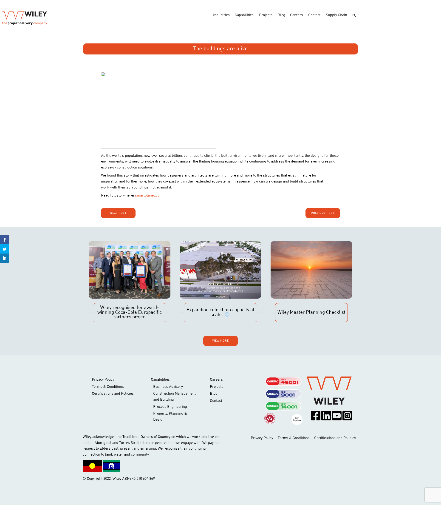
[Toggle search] (354, 15)
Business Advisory (168, 387)
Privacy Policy (103, 380)
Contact (314, 15)
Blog (281, 15)
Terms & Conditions (108, 387)
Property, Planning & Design (170, 417)
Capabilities (244, 15)
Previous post (322, 213)
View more (220, 341)
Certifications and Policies (113, 394)
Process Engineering (170, 407)
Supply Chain (336, 15)
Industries (221, 15)
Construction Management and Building (174, 397)
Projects (265, 15)
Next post (118, 213)
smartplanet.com (149, 195)
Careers (296, 15)
